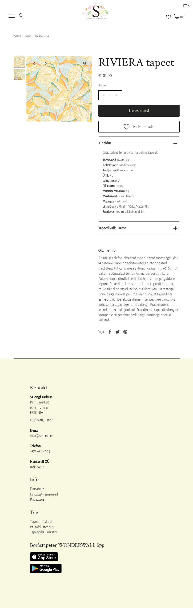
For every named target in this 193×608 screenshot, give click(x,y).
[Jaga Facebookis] (109, 331)
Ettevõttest (38, 489)
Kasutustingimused (44, 494)
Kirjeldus (104, 143)
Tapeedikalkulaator (112, 228)
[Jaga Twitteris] (117, 331)
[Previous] (33, 63)
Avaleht (17, 36)
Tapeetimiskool (41, 521)
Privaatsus (37, 499)
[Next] (45, 63)
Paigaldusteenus (42, 527)
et (185, 6)
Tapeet (28, 36)
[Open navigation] (12, 14)
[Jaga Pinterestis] (125, 331)
